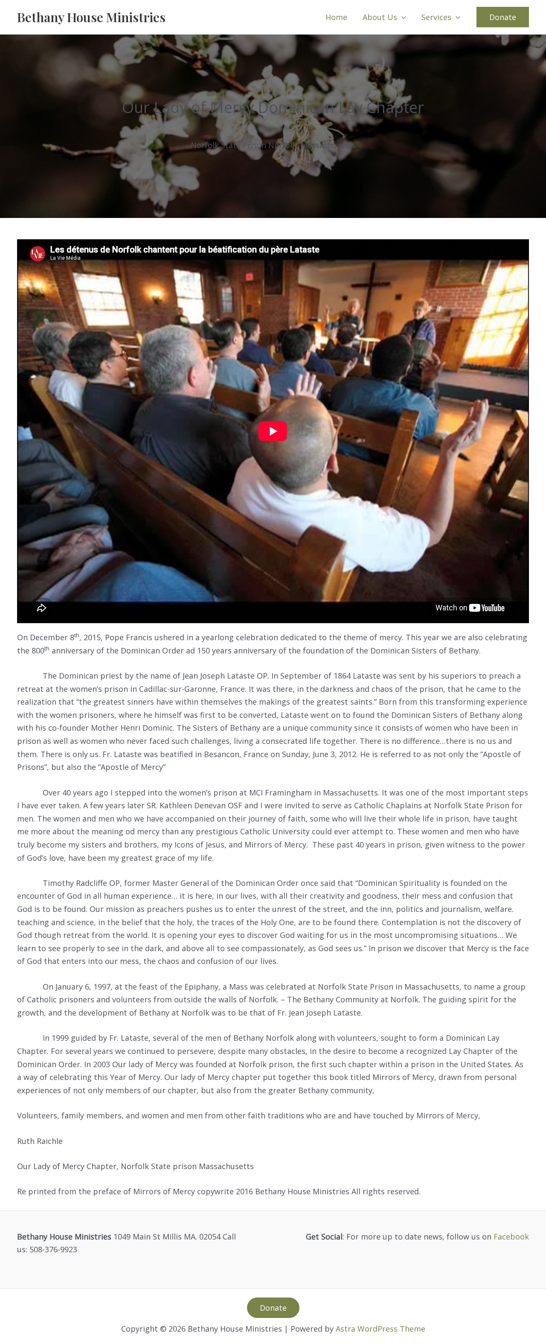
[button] (401, 17)
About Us (380, 17)
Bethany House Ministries (91, 17)
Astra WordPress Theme (380, 1329)
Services (436, 17)
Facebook (511, 1236)
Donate (273, 1308)
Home (336, 17)
